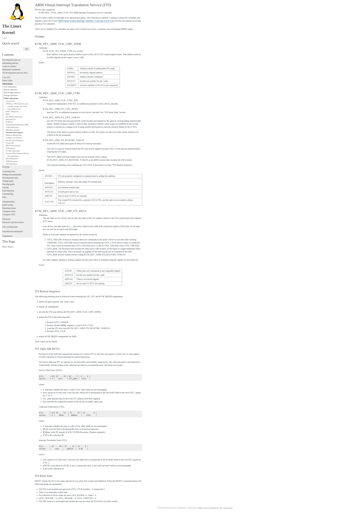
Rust (4, 197)
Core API (6, 77)
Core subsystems (10, 87)
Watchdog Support (12, 130)
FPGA (8, 114)
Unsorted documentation (12, 231)
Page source (227, 508)
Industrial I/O (10, 119)
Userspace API (8, 214)
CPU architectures (10, 227)
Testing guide (8, 181)
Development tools (10, 178)
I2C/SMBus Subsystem (14, 117)
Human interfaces (10, 90)
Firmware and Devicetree (13, 222)
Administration (8, 202)
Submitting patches (10, 63)
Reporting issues (9, 208)
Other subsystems (11, 98)
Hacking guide (8, 184)
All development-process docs (15, 73)
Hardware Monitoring (13, 135)
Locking (5, 167)
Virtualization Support (14, 132)
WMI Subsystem (12, 161)
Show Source (8, 247)
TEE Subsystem (11, 164)
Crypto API (10, 143)
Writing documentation (11, 174)
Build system (7, 205)
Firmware (6, 219)
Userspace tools (8, 211)
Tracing (5, 187)
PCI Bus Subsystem (13, 151)
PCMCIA (9, 122)
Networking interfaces (12, 92)
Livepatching (7, 194)
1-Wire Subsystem (12, 127)
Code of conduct (9, 66)
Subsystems (7, 84)
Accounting (10, 101)
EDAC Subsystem (12, 112)
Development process (11, 60)
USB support (10, 148)
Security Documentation (14, 140)
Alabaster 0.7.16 (216, 508)
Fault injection (8, 191)
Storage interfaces (11, 95)
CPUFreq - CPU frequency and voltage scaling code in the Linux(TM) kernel (17, 106)
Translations (7, 236)
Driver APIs (7, 80)
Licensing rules (8, 171)
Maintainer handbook (11, 69)
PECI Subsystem (12, 159)
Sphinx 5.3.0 (202, 508)
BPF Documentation (13, 146)
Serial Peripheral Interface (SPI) (17, 125)
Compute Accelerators (14, 138)
